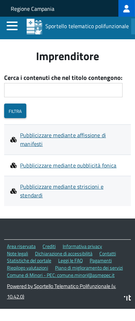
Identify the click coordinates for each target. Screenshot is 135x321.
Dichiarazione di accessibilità (63, 253)
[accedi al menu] (12, 25)
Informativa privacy (82, 246)
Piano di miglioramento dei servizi (89, 267)
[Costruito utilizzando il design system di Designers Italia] (127, 298)
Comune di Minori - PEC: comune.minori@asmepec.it (61, 275)
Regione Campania (32, 9)
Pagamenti (101, 260)
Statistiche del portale (29, 260)
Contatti (107, 253)
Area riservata (21, 246)
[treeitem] (126, 8)
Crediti (49, 246)
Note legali (17, 253)
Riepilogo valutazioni (27, 267)
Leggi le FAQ (70, 260)
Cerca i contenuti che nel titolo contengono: (63, 78)
